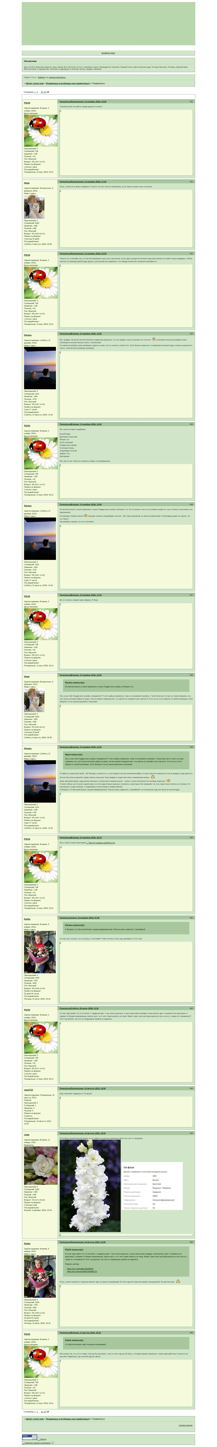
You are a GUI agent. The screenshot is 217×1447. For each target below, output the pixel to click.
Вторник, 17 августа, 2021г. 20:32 (86, 1333)
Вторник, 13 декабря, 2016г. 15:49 (86, 504)
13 (45, 92)
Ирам (26, 183)
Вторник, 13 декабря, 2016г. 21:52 (86, 747)
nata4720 (28, 1090)
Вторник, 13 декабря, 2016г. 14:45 (86, 424)
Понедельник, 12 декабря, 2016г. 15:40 (88, 102)
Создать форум (185, 1425)
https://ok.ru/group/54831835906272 (82, 1271)
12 (42, 92)
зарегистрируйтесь (57, 77)
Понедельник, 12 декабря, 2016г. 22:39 (88, 254)
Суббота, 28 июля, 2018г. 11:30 (84, 1008)
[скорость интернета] (36, 1443)
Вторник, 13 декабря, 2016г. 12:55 (86, 334)
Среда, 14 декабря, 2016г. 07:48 (85, 918)
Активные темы (108, 53)
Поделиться (65, 102)
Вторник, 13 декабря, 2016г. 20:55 (86, 675)
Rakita (27, 919)
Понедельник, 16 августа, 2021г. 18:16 (88, 1133)
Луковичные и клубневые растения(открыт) (68, 83)
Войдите (41, 77)
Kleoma (28, 335)
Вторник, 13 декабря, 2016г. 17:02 (86, 595)
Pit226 (27, 103)
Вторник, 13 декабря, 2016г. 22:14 (86, 838)
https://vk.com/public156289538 (80, 1269)
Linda (26, 1135)
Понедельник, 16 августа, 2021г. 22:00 (88, 1242)
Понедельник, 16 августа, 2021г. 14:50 (88, 1088)
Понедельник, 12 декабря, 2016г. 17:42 (88, 182)
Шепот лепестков (35, 83)
